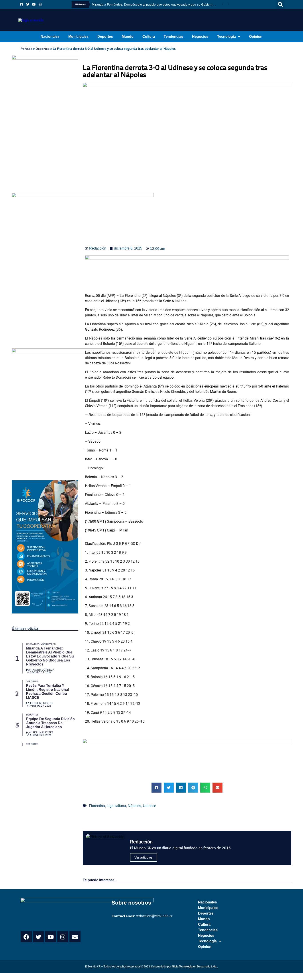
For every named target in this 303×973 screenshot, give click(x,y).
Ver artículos (143, 857)
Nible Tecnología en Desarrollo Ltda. (194, 966)
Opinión (255, 36)
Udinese (149, 806)
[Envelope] (75, 936)
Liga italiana (116, 806)
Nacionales (50, 36)
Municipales (78, 36)
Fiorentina (97, 806)
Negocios (200, 36)
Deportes (105, 36)
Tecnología (226, 36)
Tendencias (173, 36)
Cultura (148, 36)
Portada (26, 48)
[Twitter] (28, 4)
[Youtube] (34, 4)
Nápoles (134, 806)
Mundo (128, 36)
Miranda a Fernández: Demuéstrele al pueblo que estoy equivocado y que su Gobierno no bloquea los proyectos (156, 4)
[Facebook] (21, 4)
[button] (280, 4)
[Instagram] (40, 4)
